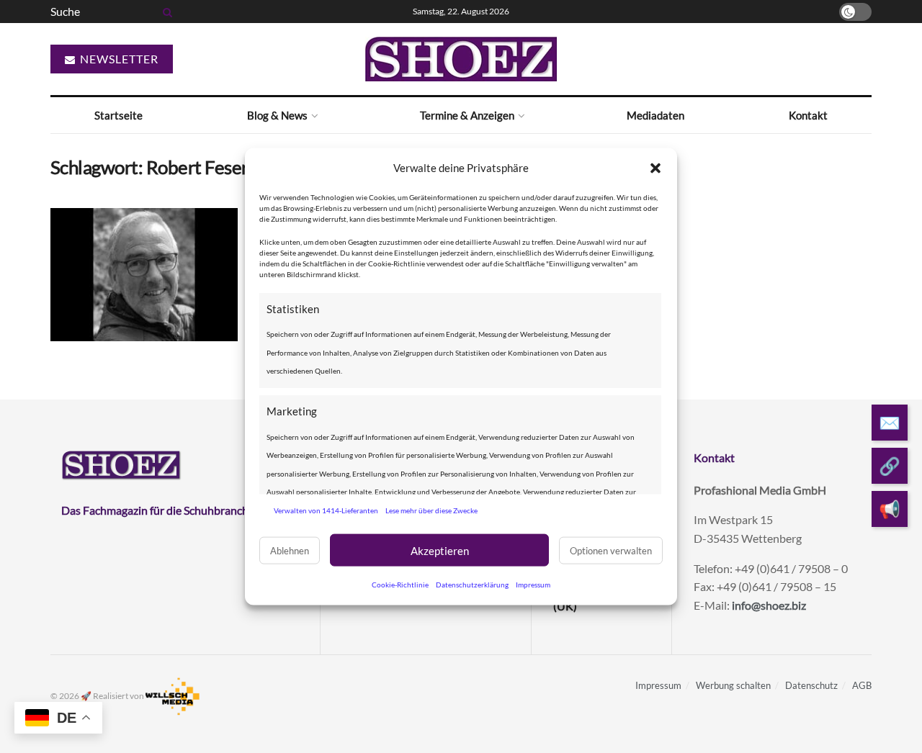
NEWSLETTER (117, 59)
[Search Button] (165, 11)
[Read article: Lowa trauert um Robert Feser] (144, 275)
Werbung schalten (733, 685)
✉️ (889, 422)
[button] (655, 168)
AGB (862, 685)
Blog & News (277, 115)
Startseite (118, 115)
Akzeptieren (440, 550)
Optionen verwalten (611, 550)
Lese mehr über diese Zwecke (431, 509)
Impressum (533, 584)
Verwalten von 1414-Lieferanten (326, 509)
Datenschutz (811, 685)
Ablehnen (289, 550)
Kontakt (808, 115)
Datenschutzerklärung (472, 584)
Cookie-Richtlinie (400, 584)
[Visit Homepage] (461, 59)
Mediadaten (655, 115)
